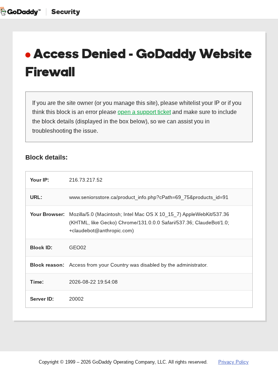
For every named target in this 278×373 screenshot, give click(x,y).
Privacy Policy (233, 362)
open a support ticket (144, 112)
